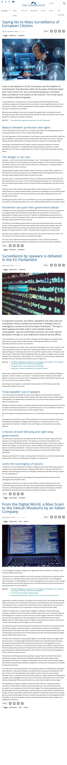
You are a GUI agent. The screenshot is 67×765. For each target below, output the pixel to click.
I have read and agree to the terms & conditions (34, 396)
